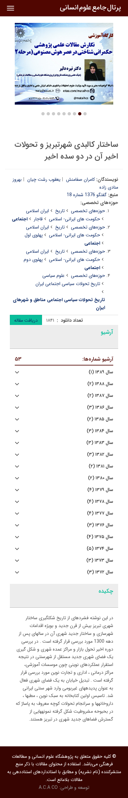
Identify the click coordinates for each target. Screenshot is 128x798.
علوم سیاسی (53, 275)
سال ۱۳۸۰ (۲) (100, 478)
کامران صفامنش (80, 179)
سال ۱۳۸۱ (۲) (101, 466)
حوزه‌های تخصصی (88, 210)
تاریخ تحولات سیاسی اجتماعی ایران (67, 283)
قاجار (38, 219)
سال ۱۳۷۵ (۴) (100, 537)
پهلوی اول (34, 235)
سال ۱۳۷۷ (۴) (100, 513)
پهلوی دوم (33, 259)
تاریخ (60, 210)
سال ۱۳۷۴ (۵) (100, 548)
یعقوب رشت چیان (43, 179)
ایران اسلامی (37, 210)
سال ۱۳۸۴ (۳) (100, 431)
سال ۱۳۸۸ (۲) (100, 384)
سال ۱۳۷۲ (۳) (100, 572)
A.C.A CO (48, 787)
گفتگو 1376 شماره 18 (87, 194)
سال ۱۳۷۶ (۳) (100, 525)
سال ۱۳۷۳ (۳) (99, 560)
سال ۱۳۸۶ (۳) (100, 407)
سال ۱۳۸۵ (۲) (100, 419)
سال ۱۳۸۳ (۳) (99, 442)
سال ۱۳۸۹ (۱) (101, 372)
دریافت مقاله (26, 320)
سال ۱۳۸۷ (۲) (100, 395)
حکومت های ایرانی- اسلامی (74, 219)
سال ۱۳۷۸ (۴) (100, 501)
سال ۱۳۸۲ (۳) (100, 454)
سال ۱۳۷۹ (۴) (100, 489)
